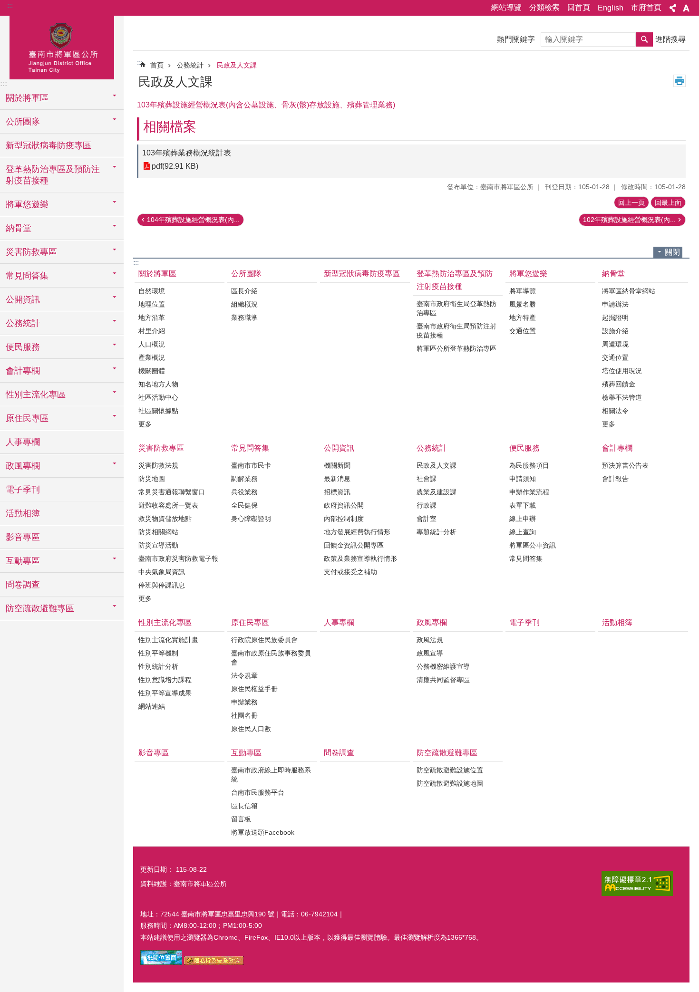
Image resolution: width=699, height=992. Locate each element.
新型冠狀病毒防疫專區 (48, 145)
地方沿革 (151, 317)
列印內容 (679, 81)
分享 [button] (673, 8)
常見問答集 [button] (27, 275)
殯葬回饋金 (618, 384)
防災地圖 (151, 478)
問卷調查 (23, 584)
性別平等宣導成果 (165, 693)
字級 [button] (686, 8)
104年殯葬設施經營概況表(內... (193, 219)
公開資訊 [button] (23, 299)
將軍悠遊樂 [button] (27, 204)
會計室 (427, 518)
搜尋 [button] (644, 39)
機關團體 (151, 371)
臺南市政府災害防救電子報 (178, 558)
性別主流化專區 (165, 622)
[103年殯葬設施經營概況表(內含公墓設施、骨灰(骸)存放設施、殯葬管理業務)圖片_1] (161, 962)
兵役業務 (244, 492)
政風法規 (430, 640)
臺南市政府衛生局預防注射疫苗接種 (456, 330)
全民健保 (244, 505)
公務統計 (190, 65)
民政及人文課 (237, 65)
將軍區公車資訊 (532, 545)
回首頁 (578, 7)
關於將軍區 (157, 274)
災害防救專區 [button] (31, 252)
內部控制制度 (344, 518)
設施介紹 (615, 331)
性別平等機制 (158, 653)
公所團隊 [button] (23, 121)
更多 (145, 424)
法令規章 (244, 675)
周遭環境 (615, 344)
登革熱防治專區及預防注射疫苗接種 (455, 280)
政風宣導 (430, 653)
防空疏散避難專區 (447, 753)
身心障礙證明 (251, 518)
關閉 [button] (672, 252)
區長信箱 (244, 805)
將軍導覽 (522, 291)
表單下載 (522, 505)
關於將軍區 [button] (27, 98)
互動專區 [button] (23, 561)
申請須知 (522, 478)
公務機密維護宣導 (443, 666)
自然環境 (151, 291)
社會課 (427, 478)
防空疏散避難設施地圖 (450, 783)
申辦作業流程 (529, 492)
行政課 (427, 505)
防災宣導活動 (158, 545)
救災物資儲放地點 (165, 518)
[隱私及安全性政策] (213, 962)
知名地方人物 (158, 384)
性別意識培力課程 (165, 680)
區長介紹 (244, 291)
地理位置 (151, 304)
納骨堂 (613, 274)
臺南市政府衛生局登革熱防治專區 (456, 308)
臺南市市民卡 (251, 465)
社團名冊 (244, 715)
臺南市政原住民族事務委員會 (271, 657)
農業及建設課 (436, 492)
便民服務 (524, 448)
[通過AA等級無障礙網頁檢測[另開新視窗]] (637, 883)
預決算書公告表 (625, 465)
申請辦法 (615, 304)
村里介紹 (151, 331)
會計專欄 (617, 448)
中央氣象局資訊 (161, 572)
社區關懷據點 (158, 410)
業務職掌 (244, 317)
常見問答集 (250, 448)
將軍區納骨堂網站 (628, 291)
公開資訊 (339, 448)
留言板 (241, 819)
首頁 (157, 65)
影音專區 (23, 537)
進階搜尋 (670, 39)
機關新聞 (337, 465)
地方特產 (522, 317)
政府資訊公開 (344, 505)
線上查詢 (522, 532)
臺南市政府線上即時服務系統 (271, 774)
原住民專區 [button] (27, 418)
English (610, 8)
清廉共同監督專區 (443, 680)
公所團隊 (246, 274)
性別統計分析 (158, 666)
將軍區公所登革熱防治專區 (456, 348)
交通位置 (522, 331)
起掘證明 (615, 317)
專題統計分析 (436, 532)
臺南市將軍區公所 (62, 46)
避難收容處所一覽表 (168, 505)
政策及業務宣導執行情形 (360, 558)
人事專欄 (23, 442)
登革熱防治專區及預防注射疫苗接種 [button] (53, 174)
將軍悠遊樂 (528, 274)
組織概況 (244, 304)
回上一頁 (631, 202)
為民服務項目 (529, 465)
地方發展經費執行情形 (357, 532)
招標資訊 (337, 492)
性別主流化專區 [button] (36, 394)
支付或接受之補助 (350, 572)
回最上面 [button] (668, 202)
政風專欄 (432, 622)
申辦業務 (244, 702)
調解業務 (244, 478)
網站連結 (151, 706)
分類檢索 (544, 7)
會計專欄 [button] (23, 371)
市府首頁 (646, 7)
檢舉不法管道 (622, 397)
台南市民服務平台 (257, 792)
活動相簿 (23, 513)
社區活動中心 (158, 397)
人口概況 (151, 344)
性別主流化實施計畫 (168, 640)
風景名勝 (522, 304)
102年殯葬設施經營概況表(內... (629, 219)
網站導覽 (506, 7)
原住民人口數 (251, 728)
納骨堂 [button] (18, 228)
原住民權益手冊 (254, 689)
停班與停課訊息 (161, 585)
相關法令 (615, 410)
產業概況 (151, 357)
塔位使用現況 (622, 371)
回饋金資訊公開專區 (354, 545)
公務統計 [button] (23, 323)
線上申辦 (522, 518)
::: (10, 5)
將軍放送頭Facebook (262, 832)
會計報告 (615, 478)
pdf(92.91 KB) (175, 166)
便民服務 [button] (23, 347)
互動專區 (246, 753)
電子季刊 (23, 489)
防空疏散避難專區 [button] (40, 608)
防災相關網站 (158, 532)
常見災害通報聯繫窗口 (171, 492)
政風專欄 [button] (23, 466)
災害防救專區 (161, 448)
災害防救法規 (158, 465)
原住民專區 (250, 622)
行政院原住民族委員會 (264, 640)
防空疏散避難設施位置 (450, 770)
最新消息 (337, 478)
